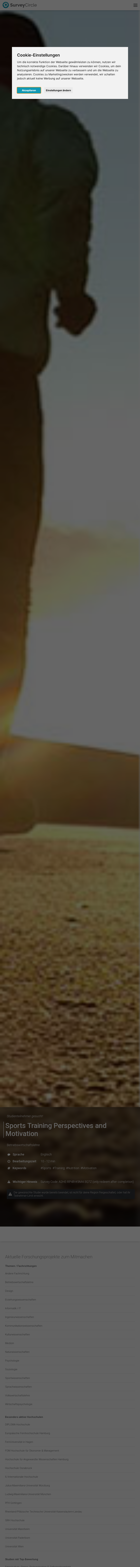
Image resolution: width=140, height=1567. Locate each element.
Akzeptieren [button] (29, 90)
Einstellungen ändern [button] (58, 90)
